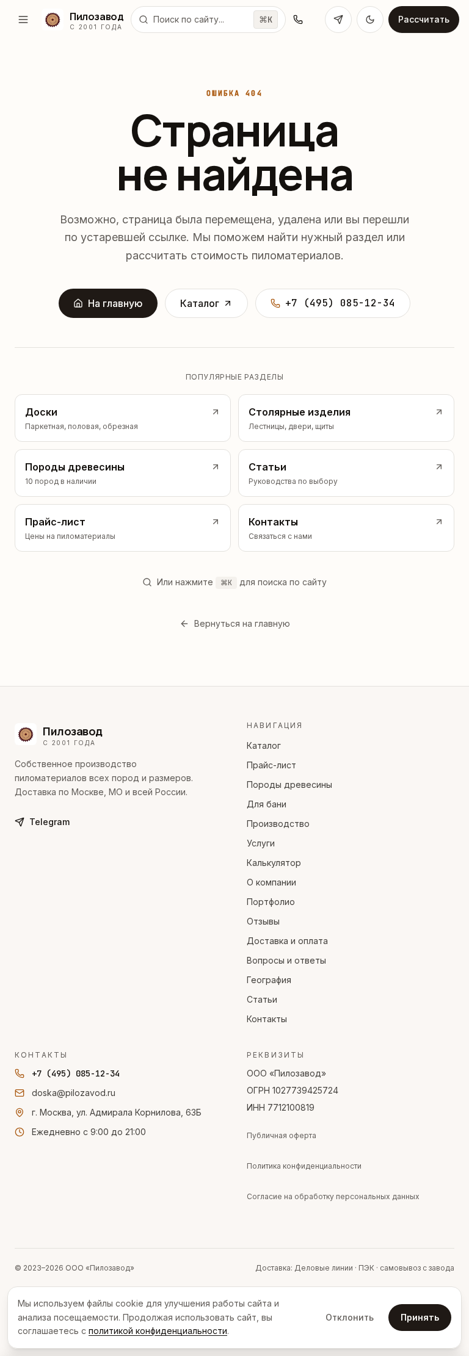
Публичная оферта (281, 1135)
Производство (278, 823)
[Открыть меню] (23, 19)
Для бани (266, 804)
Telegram (49, 822)
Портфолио (271, 901)
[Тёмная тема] (370, 19)
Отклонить (349, 1317)
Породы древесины (289, 784)
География (269, 980)
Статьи (262, 999)
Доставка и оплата (287, 941)
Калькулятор (274, 862)
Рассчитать (423, 19)
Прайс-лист (271, 765)
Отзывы (263, 921)
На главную (115, 303)
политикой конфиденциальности (158, 1330)
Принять (420, 1317)
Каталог (199, 303)
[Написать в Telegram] (338, 19)
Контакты (267, 1019)
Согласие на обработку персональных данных (333, 1196)
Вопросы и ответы (286, 960)
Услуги (261, 843)
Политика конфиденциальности (304, 1165)
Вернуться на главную (242, 623)
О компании (271, 882)
